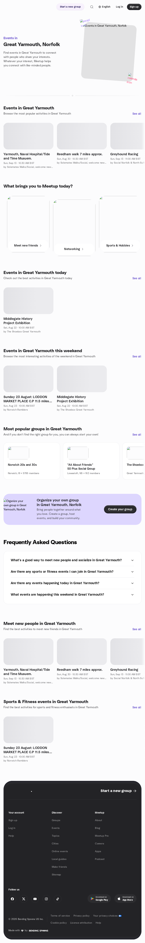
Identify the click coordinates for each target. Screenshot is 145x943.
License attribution (81, 923)
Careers (99, 843)
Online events (60, 851)
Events (56, 828)
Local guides (59, 859)
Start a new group (116, 791)
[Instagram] (46, 899)
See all (136, 113)
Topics (56, 836)
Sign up (12, 820)
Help (11, 836)
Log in (12, 828)
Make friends (59, 867)
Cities (55, 843)
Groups (56, 820)
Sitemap (56, 874)
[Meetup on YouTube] (35, 899)
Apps (98, 851)
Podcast (100, 859)
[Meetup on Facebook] (12, 899)
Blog (97, 828)
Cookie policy (59, 923)
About (98, 820)
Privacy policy (82, 916)
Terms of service (60, 916)
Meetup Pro (102, 836)
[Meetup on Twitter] (24, 899)
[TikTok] (58, 899)
